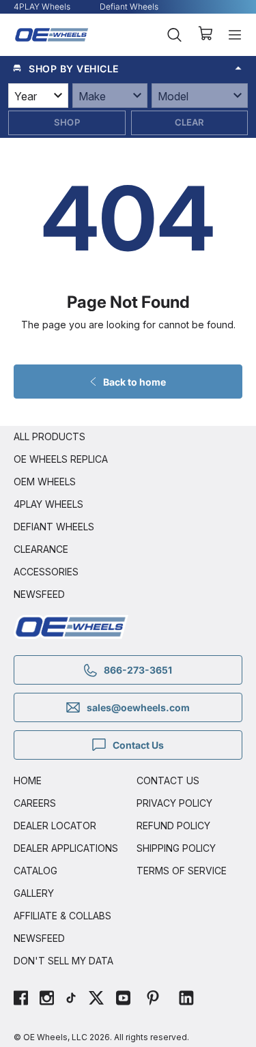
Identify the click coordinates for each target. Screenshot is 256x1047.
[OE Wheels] (52, 34)
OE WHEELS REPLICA (61, 459)
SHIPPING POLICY (176, 848)
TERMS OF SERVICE (182, 870)
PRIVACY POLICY (174, 803)
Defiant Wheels (129, 6)
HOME (28, 780)
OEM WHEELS (45, 481)
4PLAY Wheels (42, 6)
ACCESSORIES (46, 571)
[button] (128, 68)
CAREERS (35, 803)
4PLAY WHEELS (48, 504)
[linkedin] (186, 999)
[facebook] (21, 999)
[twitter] (96, 999)
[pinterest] (153, 999)
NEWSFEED (39, 594)
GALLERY (34, 893)
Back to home (134, 382)
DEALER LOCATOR (55, 825)
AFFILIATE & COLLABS (62, 915)
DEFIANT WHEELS (54, 526)
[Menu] (234, 35)
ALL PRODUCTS (49, 436)
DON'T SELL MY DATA (63, 960)
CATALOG (35, 870)
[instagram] (47, 999)
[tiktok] (71, 999)
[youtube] (123, 999)
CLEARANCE (41, 549)
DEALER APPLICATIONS (66, 848)
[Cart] (205, 35)
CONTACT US (168, 780)
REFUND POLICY (173, 825)
